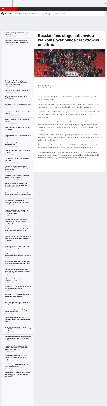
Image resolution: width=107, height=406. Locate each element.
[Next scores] (105, 3)
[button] (100, 9)
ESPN (11, 9)
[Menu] (3, 9)
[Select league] (6, 3)
